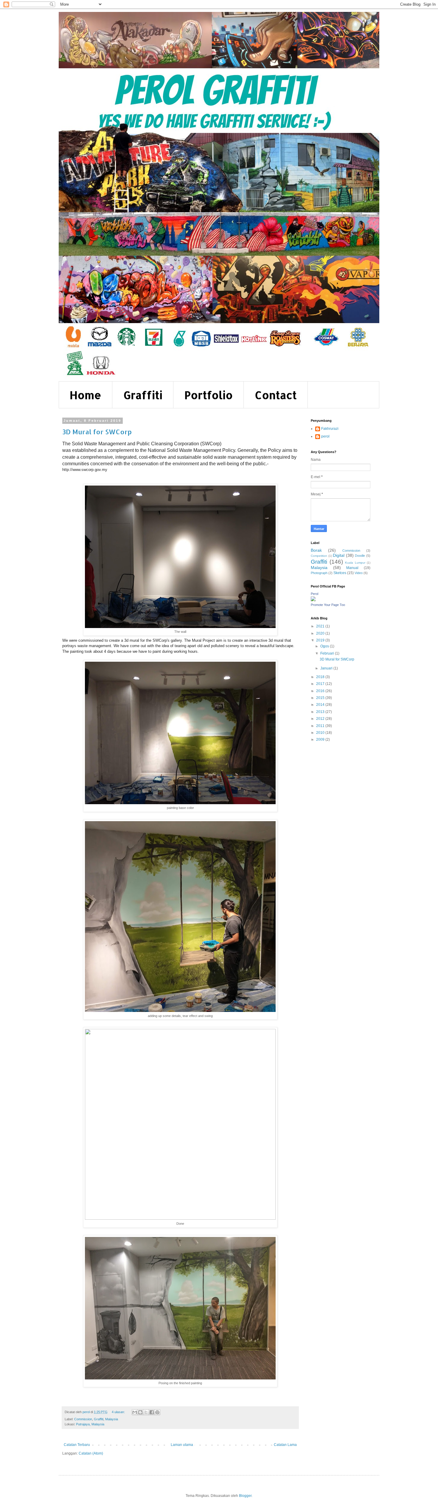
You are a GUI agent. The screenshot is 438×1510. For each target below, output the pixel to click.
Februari (327, 653)
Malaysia (111, 1419)
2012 (320, 719)
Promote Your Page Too (328, 605)
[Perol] (313, 600)
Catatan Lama (285, 1445)
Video (359, 573)
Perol (314, 594)
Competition (319, 555)
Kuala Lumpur (355, 562)
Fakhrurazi (329, 429)
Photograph (319, 573)
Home (85, 395)
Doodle (360, 555)
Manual (352, 568)
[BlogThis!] (140, 1412)
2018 (320, 677)
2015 (320, 698)
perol (325, 436)
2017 (320, 684)
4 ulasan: (119, 1412)
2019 (320, 640)
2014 (320, 705)
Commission (83, 1419)
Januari (326, 668)
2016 (320, 691)
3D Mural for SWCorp (97, 431)
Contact (276, 395)
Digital (338, 555)
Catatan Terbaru (77, 1445)
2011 (320, 726)
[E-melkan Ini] (135, 1412)
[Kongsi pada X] (146, 1412)
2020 (320, 633)
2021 (320, 626)
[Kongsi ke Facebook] (152, 1412)
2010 (320, 733)
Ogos (325, 646)
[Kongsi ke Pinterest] (157, 1412)
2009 (320, 739)
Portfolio (208, 395)
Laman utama (182, 1445)
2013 (320, 712)
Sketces (339, 573)
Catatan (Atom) (91, 1453)
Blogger (245, 1496)
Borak (316, 550)
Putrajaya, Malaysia (90, 1424)
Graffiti (142, 395)
